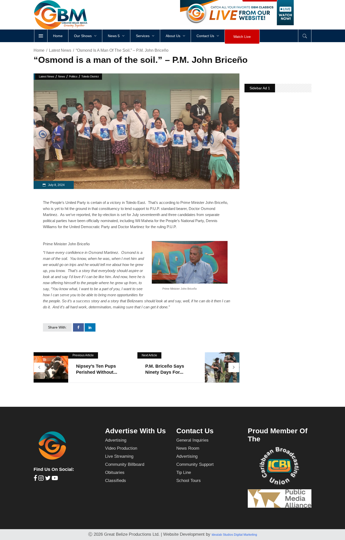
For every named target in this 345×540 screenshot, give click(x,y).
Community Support (195, 464)
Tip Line (183, 472)
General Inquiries (192, 440)
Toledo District (90, 76)
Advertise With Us (135, 431)
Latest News (60, 50)
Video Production (121, 448)
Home (39, 50)
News (61, 76)
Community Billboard (124, 464)
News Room (187, 448)
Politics (73, 76)
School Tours (188, 480)
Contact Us (195, 431)
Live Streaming (119, 456)
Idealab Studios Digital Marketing (234, 534)
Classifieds (115, 480)
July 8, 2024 (56, 185)
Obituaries (115, 472)
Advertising (115, 440)
